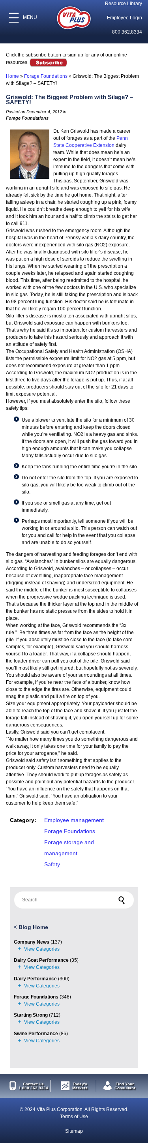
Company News (31, 942)
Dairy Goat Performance (41, 960)
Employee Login (124, 18)
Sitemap (74, 1131)
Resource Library (123, 3)
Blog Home (33, 927)
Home (12, 76)
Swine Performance (36, 1033)
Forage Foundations (45, 76)
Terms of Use (74, 1116)
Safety (52, 864)
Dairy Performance (35, 979)
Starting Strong (31, 1015)
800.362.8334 (127, 32)
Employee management (74, 820)
